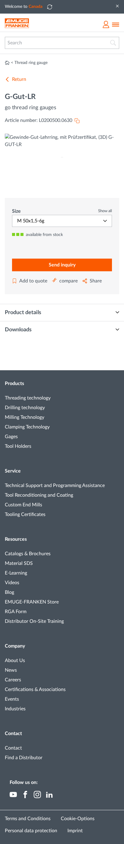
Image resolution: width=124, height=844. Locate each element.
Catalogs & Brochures (28, 553)
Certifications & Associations (35, 689)
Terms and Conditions (28, 818)
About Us (15, 660)
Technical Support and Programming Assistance (55, 485)
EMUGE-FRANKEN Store (32, 602)
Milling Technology (24, 417)
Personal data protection (31, 830)
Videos (12, 582)
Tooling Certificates (25, 514)
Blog (9, 592)
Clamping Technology (27, 427)
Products (14, 383)
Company (15, 646)
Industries (15, 708)
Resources (16, 539)
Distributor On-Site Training (34, 621)
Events (12, 699)
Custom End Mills (23, 504)
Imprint (75, 830)
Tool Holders (18, 446)
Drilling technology (25, 407)
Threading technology (28, 398)
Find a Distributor (23, 757)
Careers (13, 679)
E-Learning (16, 573)
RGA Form (15, 611)
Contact (13, 733)
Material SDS (19, 563)
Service (13, 471)
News (11, 670)
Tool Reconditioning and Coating (39, 495)
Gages (11, 436)
